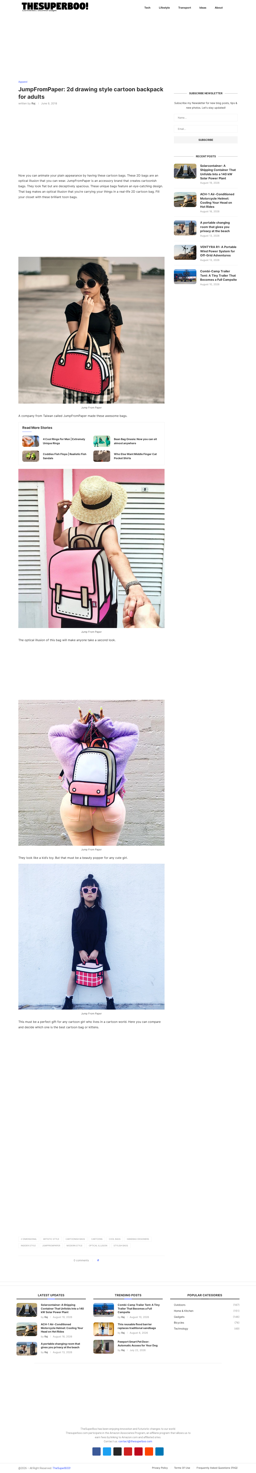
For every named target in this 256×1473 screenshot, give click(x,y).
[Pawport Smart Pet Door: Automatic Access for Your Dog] (103, 1346)
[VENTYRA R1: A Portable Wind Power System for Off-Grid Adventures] (185, 252)
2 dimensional (29, 1239)
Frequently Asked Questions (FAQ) (217, 1467)
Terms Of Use (182, 1467)
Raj (33, 103)
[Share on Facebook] (103, 1260)
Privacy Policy (160, 1467)
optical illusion (98, 1245)
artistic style (51, 1239)
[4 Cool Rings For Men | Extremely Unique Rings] (30, 441)
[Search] (236, 7)
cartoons (97, 1239)
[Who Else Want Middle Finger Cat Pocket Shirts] (101, 456)
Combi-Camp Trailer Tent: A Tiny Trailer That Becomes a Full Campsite (218, 275)
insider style (28, 1245)
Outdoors (207, 1304)
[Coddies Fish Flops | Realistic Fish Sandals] (30, 456)
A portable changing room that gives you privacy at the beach (215, 227)
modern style (74, 1245)
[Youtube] (128, 1451)
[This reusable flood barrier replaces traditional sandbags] (103, 1329)
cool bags (115, 1239)
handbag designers (138, 1239)
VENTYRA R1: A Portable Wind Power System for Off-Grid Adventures (218, 251)
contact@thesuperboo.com (135, 1441)
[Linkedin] (159, 1451)
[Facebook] (96, 1451)
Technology (207, 1328)
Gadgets (207, 1316)
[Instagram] (117, 1451)
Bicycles (207, 1322)
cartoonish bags (75, 1239)
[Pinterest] (138, 1451)
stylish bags (121, 1245)
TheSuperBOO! (61, 1468)
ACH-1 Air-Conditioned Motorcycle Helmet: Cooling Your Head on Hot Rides (217, 200)
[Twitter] (107, 1451)
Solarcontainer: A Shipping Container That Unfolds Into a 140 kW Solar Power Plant (218, 172)
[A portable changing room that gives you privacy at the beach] (185, 228)
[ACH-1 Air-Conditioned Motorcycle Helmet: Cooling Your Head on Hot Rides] (185, 199)
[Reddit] (149, 1451)
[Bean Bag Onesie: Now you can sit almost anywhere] (101, 441)
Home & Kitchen (207, 1310)
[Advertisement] (91, 229)
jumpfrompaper (51, 1245)
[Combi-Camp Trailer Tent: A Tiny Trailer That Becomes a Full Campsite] (185, 276)
